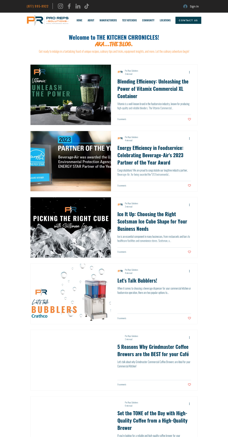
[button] (91, 20)
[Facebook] (69, 6)
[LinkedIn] (77, 6)
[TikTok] (86, 6)
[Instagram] (60, 6)
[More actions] (190, 72)
